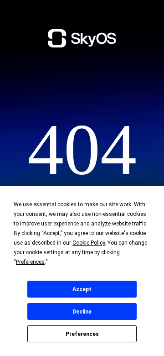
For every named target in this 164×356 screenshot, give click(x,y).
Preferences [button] (30, 262)
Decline (82, 312)
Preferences (82, 334)
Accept (82, 289)
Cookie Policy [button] (88, 243)
